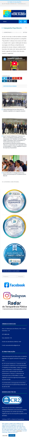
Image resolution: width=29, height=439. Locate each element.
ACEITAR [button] (12, 435)
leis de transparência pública (17, 413)
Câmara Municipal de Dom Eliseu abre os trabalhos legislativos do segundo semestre (14, 110)
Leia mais (19, 430)
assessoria (19, 409)
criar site (12, 407)
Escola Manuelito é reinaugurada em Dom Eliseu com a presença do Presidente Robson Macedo (14, 174)
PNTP (8, 419)
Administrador (7, 32)
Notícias (25, 32)
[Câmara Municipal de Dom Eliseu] (14, 13)
